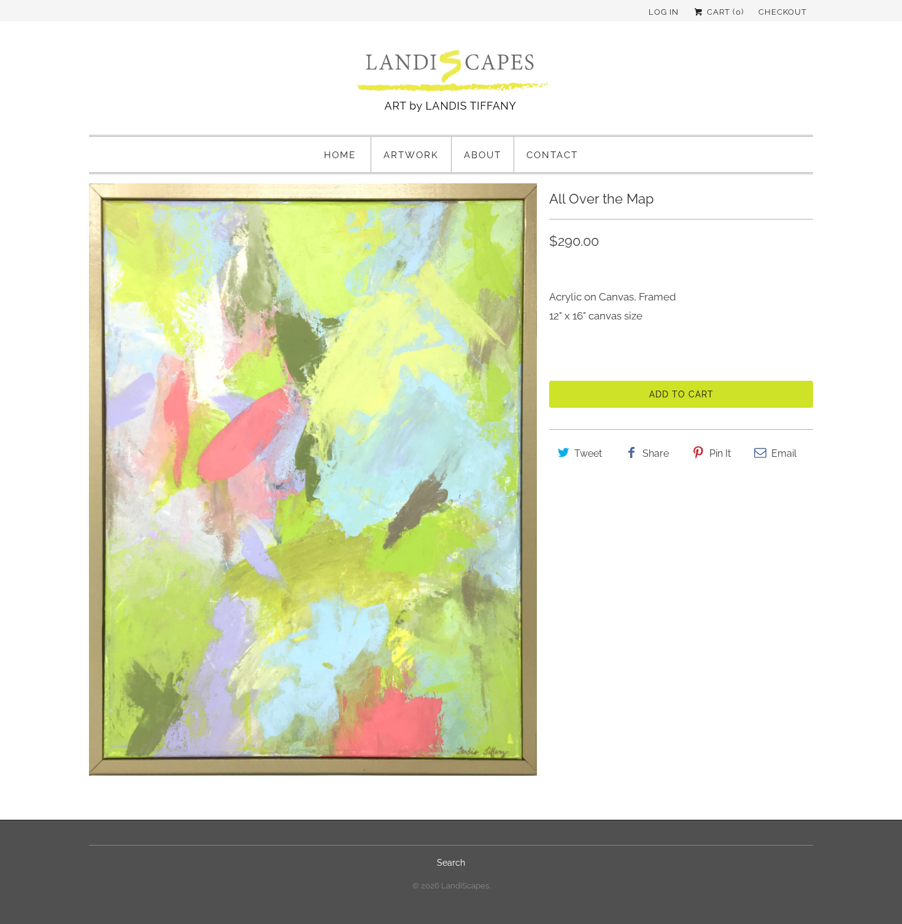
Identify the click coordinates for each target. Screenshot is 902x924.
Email (783, 453)
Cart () (724, 12)
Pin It (720, 453)
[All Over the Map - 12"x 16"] (313, 479)
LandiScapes (465, 885)
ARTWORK (411, 155)
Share (655, 453)
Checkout (782, 12)
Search (451, 863)
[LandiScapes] (451, 83)
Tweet (588, 453)
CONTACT (552, 155)
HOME (340, 155)
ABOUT (482, 155)
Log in (664, 12)
